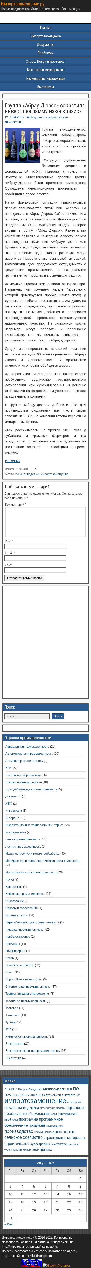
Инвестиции (13, 810)
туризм (17, 1149)
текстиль (62, 1144)
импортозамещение (54, 474)
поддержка (68, 1113)
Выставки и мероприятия (45, 70)
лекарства (13, 1108)
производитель (55, 1125)
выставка (69, 1095)
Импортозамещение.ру (22, 4)
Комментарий (15, 504)
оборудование (39, 1113)
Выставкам (45, 87)
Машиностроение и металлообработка (32, 853)
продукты (37, 1125)
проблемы (11, 1119)
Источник (12, 461)
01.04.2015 (16, 117)
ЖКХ (8, 803)
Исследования (15, 832)
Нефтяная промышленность (25, 893)
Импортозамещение (45, 36)
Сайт (8, 565)
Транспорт (12, 1015)
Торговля (11, 1008)
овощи (55, 1113)
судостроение (40, 1144)
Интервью (12, 818)
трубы (8, 1149)
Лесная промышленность (23, 846)
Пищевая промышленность (49, 117)
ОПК (68, 1089)
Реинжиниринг (15, 951)
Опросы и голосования (21, 908)
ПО (76, 1089)
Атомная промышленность (24, 761)
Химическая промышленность (26, 1036)
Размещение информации (45, 78)
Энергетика (13, 1058)
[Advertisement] (45, 643)
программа (28, 1119)
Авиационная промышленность (27, 746)
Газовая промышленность (23, 782)
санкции (69, 1131)
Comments (16, 122)
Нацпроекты (13, 886)
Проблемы (45, 53)
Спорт (9, 972)
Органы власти (16, 915)
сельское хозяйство (23, 1137)
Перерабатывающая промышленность (32, 922)
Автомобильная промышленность (29, 753)
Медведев (35, 1089)
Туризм (10, 1022)
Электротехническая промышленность (32, 1050)
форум (27, 1149)
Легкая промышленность (22, 839)
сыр (53, 1144)
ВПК (8, 768)
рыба (59, 1131)
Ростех (25, 1095)
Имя (9, 541)
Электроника (14, 1043)
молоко (60, 1108)
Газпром (23, 1089)
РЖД (17, 1095)
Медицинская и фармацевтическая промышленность (42, 860)
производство (18, 1131)
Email (10, 553)
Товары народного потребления (27, 993)
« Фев (8, 1224)
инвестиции (74, 1102)
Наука (9, 879)
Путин (9, 1095)
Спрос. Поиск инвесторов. (45, 61)
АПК (7, 1089)
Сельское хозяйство (19, 965)
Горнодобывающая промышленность (31, 789)
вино (18, 474)
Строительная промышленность (28, 986)
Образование (14, 901)
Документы (45, 44)
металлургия (47, 1108)
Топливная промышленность (25, 1001)
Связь (9, 958)
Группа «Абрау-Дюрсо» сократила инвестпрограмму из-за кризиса (45, 108)
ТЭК (8, 1029)
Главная (45, 28)
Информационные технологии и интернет (34, 825)
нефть (70, 1108)
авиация (36, 1095)
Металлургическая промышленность (31, 872)
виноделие (31, 474)
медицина (31, 1108)
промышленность (44, 1131)
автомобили (52, 1095)
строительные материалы (64, 1138)
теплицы (74, 1144)
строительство (16, 1143)
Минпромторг (53, 1089)
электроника (42, 1149)
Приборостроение (17, 936)
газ (78, 1094)
